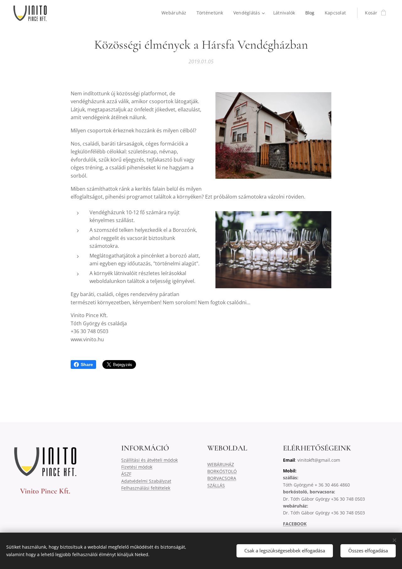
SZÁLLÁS (216, 485)
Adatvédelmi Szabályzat (146, 481)
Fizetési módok (136, 467)
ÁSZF (126, 474)
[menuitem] (176, 13)
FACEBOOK (295, 524)
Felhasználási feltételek (145, 488)
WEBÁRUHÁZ (220, 464)
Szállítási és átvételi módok (149, 460)
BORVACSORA (221, 478)
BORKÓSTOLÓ (222, 471)
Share (87, 364)
